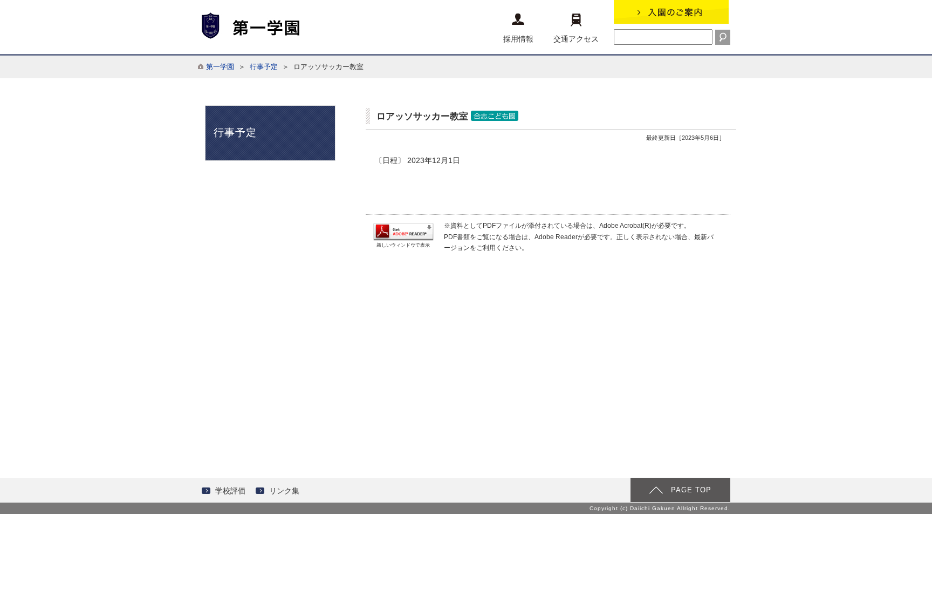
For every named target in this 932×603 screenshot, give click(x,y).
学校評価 (230, 490)
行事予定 (264, 67)
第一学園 (220, 67)
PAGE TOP (691, 490)
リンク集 (284, 490)
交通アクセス (576, 39)
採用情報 (518, 39)
